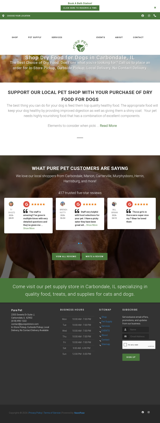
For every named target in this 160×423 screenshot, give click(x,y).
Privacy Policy (35, 413)
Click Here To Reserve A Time (80, 8)
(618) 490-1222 (19, 321)
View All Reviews (66, 256)
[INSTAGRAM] (149, 15)
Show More (29, 228)
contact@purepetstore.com (25, 324)
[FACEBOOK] (143, 15)
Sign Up (131, 357)
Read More (108, 126)
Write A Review (94, 256)
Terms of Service (52, 413)
